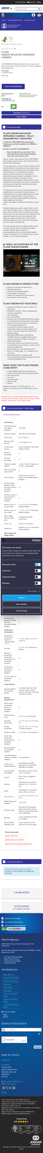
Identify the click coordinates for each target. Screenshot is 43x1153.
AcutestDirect (6, 1065)
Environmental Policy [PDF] (11, 1006)
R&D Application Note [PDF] (15, 840)
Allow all (21, 597)
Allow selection (21, 604)
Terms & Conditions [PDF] (11, 995)
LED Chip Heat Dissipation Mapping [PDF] (19, 844)
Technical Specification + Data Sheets (20, 408)
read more (5, 76)
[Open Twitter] (6, 1087)
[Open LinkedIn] (10, 1087)
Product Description (13, 127)
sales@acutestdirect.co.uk (14, 1081)
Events (6, 1017)
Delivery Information (11, 981)
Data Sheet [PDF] (12, 836)
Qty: (3, 107)
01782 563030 (21, 906)
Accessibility (8, 987)
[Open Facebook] (3, 1087)
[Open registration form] (34, 14)
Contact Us (21, 113)
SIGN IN (20, 871)
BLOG (4, 1092)
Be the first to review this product (12, 44)
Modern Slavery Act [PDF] (11, 1000)
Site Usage (8, 991)
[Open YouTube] (14, 1087)
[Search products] (39, 9)
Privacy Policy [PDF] (11, 978)
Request (13, 86)
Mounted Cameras (30, 20)
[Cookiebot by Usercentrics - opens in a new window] (32, 540)
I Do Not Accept (21, 611)
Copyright (7, 984)
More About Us (9, 975)
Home (4, 20)
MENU (3, 16)
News (5, 1014)
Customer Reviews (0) (14, 862)
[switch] (38, 570)
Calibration (21, 892)
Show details (32, 591)
